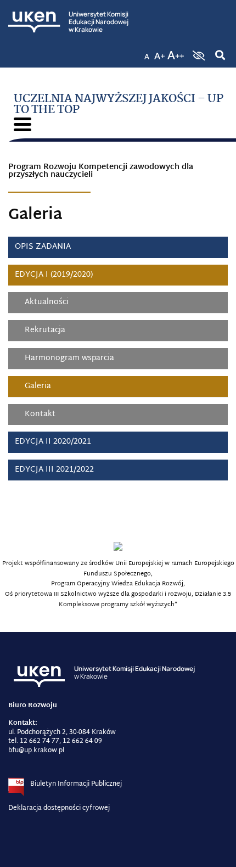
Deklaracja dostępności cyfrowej (59, 808)
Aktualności (47, 302)
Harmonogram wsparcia (69, 358)
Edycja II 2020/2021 (53, 441)
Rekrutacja (45, 330)
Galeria (38, 386)
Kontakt (40, 414)
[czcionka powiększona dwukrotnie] (175, 52)
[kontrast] (197, 55)
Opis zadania (43, 246)
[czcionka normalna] (146, 52)
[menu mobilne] (22, 124)
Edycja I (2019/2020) (54, 274)
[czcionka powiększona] (159, 52)
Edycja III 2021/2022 (54, 469)
